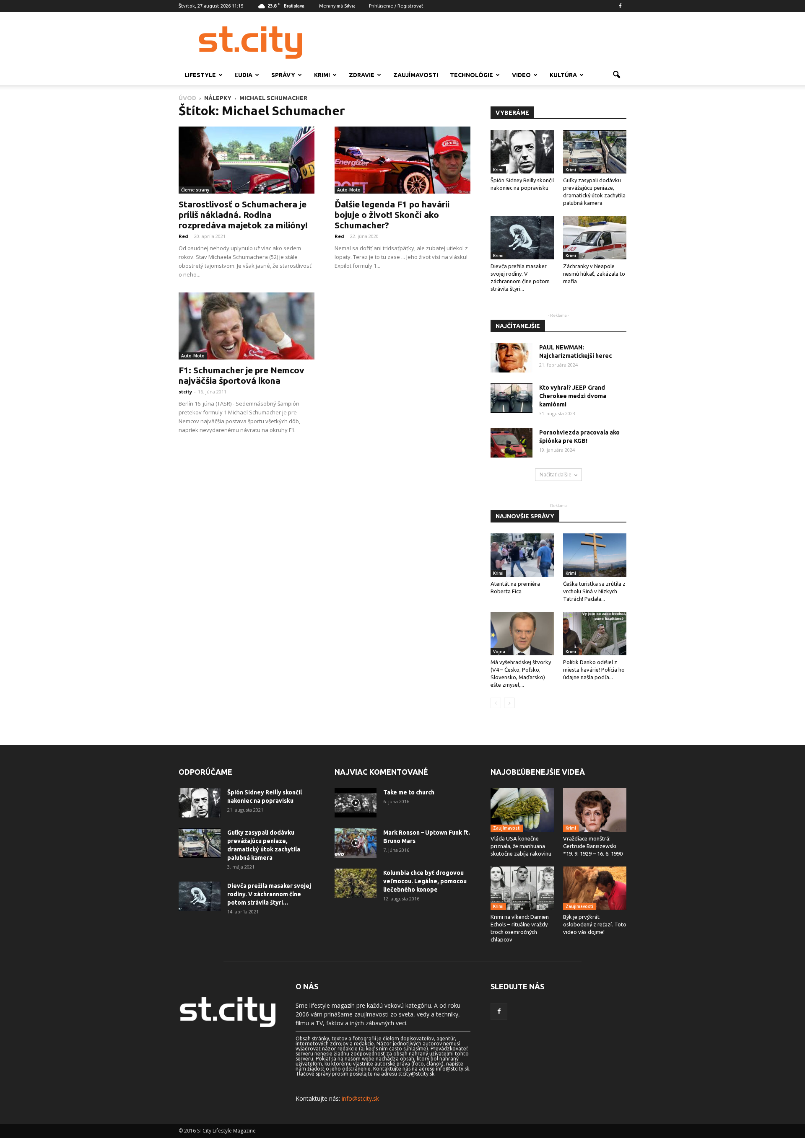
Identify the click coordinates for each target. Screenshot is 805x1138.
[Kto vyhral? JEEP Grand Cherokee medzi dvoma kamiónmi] (511, 398)
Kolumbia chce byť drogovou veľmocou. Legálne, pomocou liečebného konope (425, 881)
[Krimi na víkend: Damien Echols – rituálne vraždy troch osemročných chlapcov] (522, 888)
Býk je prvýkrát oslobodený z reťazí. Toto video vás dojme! (594, 924)
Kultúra (563, 75)
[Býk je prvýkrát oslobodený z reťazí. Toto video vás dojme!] (595, 888)
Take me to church (408, 792)
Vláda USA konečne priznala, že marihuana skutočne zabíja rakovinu (521, 845)
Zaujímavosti (415, 75)
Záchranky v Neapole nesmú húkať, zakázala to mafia (594, 273)
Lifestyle (200, 75)
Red (183, 236)
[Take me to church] (356, 802)
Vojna (499, 651)
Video (521, 75)
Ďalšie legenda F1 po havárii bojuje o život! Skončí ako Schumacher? (392, 214)
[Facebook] (620, 6)
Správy (283, 75)
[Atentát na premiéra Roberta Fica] (522, 555)
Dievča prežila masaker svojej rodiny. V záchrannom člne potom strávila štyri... (269, 894)
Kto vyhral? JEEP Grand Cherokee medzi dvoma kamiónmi (572, 396)
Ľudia (243, 75)
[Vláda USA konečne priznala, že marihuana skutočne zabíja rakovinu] (522, 810)
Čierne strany (195, 190)
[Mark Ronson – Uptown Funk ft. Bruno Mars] (356, 843)
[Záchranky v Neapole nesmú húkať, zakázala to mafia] (595, 237)
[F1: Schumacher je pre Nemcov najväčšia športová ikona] (246, 326)
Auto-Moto (349, 190)
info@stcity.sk (360, 1098)
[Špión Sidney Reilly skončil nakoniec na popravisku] (522, 151)
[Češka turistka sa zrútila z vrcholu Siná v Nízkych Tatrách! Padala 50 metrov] (595, 555)
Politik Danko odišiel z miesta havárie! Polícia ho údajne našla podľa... (594, 669)
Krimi (322, 75)
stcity (185, 391)
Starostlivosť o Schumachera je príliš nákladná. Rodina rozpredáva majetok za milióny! (243, 214)
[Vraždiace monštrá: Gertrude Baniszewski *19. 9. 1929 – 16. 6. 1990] (595, 810)
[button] (616, 75)
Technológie (471, 75)
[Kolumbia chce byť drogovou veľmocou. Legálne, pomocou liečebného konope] (356, 883)
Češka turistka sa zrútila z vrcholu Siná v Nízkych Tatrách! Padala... (594, 591)
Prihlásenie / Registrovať (396, 5)
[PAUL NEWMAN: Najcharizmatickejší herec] (511, 357)
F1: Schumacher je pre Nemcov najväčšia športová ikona (241, 375)
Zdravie (361, 75)
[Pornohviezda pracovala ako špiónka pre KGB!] (511, 443)
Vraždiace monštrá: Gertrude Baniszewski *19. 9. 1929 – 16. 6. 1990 (593, 845)
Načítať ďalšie (555, 474)
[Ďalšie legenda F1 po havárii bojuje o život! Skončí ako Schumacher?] (402, 160)
